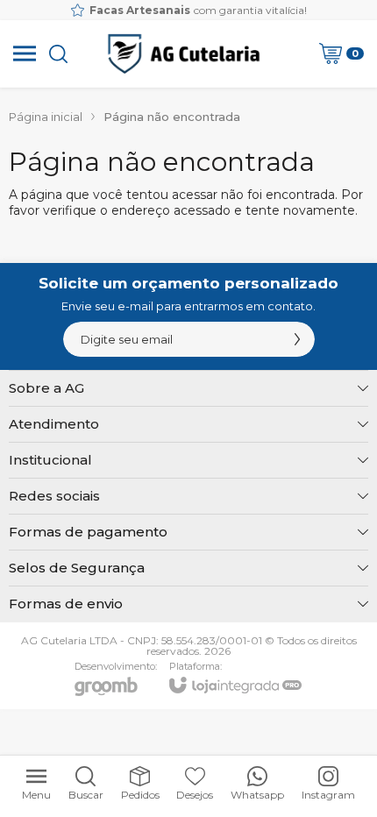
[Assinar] (297, 339)
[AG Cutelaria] (183, 53)
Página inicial (45, 117)
